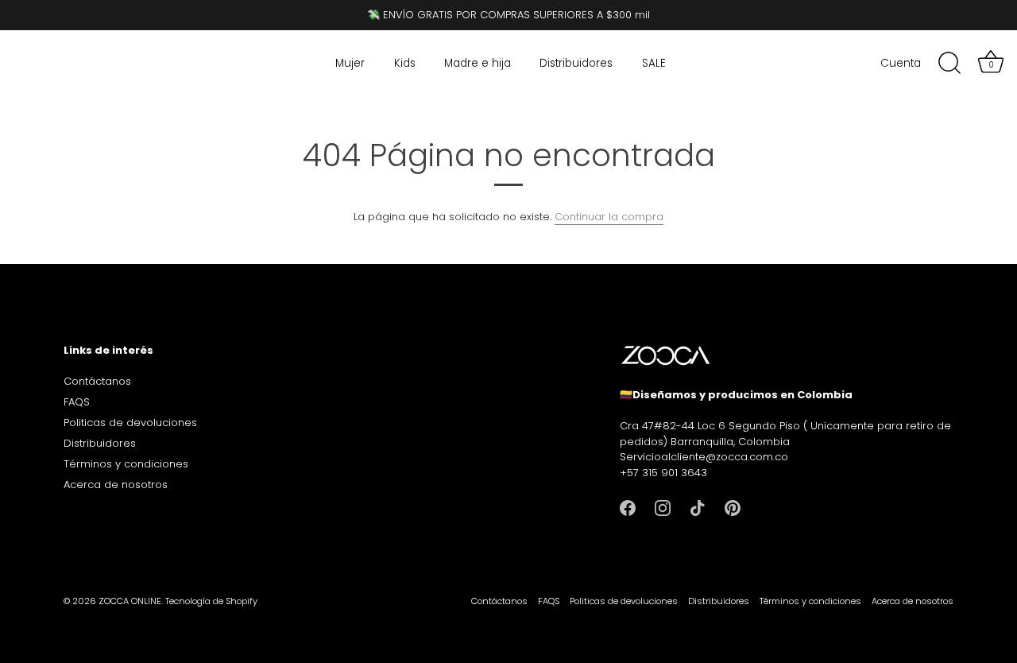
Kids (405, 63)
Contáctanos (97, 381)
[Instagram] (663, 506)
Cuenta (900, 63)
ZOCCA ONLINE (130, 601)
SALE (654, 63)
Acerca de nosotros (116, 484)
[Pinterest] (733, 506)
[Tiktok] (698, 506)
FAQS (77, 401)
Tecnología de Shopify (211, 601)
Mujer (350, 63)
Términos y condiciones (126, 463)
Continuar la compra (609, 216)
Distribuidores (576, 63)
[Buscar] (949, 63)
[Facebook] (628, 506)
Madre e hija (477, 63)
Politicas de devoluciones (130, 422)
